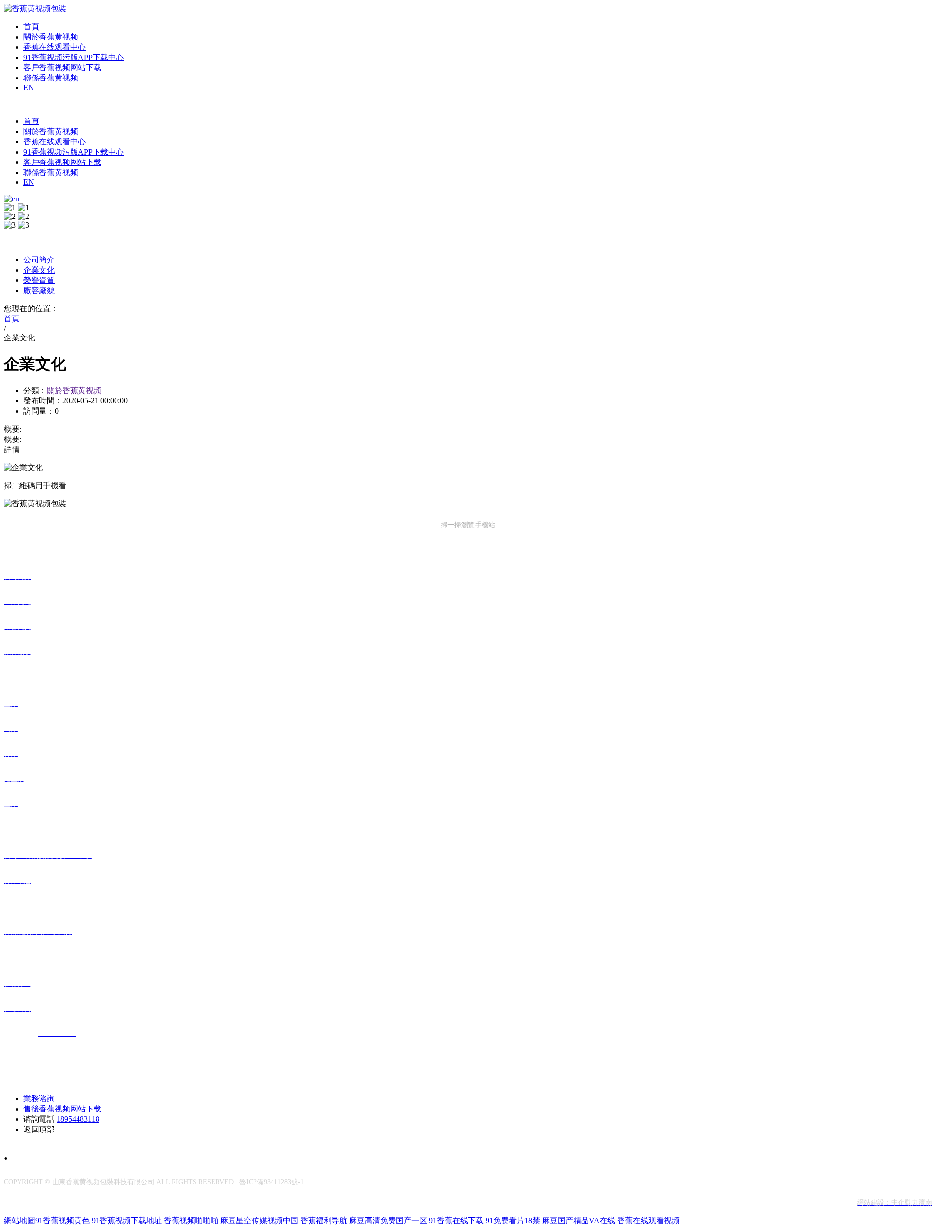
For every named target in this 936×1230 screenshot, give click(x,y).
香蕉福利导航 (323, 1220)
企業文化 (39, 270)
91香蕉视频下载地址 (127, 1220)
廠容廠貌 (39, 290)
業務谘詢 (39, 1098)
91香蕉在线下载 (456, 1220)
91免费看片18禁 (513, 1220)
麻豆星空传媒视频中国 (259, 1220)
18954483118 (78, 1119)
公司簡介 (39, 260)
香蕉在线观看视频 (648, 1220)
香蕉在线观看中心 (54, 47)
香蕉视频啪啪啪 (191, 1220)
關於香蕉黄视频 (50, 37)
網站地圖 (19, 1220)
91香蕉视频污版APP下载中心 (73, 57)
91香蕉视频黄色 (62, 1220)
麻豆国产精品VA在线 (578, 1220)
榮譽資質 (39, 280)
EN (28, 87)
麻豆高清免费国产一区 (388, 1220)
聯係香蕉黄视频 (50, 78)
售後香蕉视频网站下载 (62, 1109)
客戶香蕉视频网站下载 (62, 67)
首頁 (31, 26)
